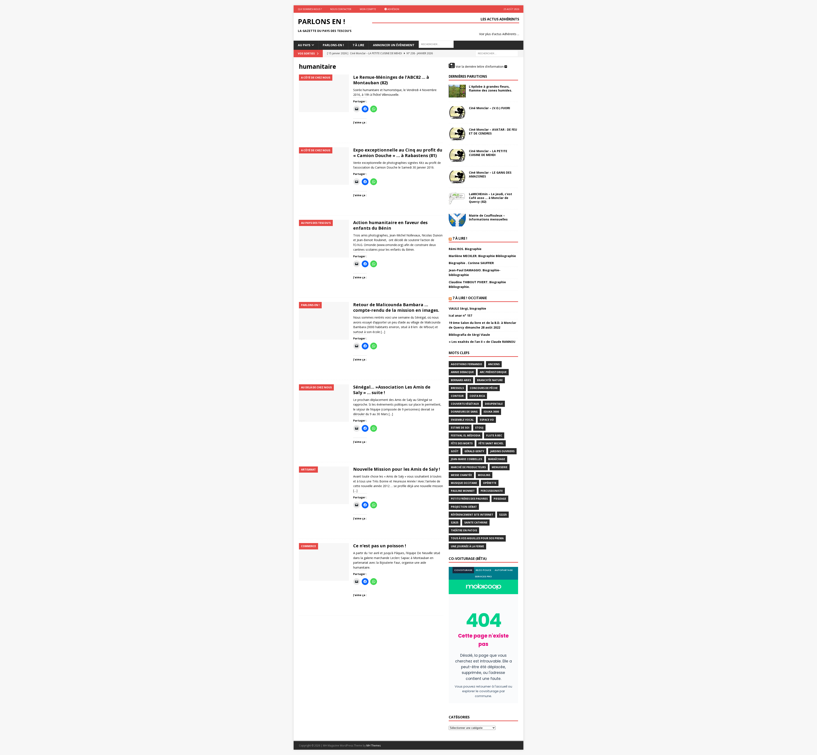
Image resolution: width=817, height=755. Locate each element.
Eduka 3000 (491, 411)
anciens (494, 364)
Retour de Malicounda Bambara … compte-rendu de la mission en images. (396, 307)
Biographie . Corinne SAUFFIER (471, 263)
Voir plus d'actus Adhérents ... (499, 34)
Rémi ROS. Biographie (465, 249)
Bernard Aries (461, 380)
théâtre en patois (464, 530)
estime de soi (460, 427)
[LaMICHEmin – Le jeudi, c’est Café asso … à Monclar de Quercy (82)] (457, 198)
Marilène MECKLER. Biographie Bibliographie (482, 256)
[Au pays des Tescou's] (324, 238)
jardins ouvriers (502, 451)
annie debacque (462, 372)
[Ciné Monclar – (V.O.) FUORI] (457, 112)
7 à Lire (358, 45)
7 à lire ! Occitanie (470, 298)
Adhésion (393, 9)
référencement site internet (472, 514)
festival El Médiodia (465, 435)
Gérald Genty (474, 451)
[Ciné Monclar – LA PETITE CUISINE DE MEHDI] (457, 155)
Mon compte (368, 9)
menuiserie (499, 467)
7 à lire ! (460, 238)
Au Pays (304, 45)
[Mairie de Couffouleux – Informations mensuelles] (457, 220)
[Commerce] (324, 562)
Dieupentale (494, 404)
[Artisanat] (324, 485)
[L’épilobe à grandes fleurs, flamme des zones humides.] (457, 91)
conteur (457, 396)
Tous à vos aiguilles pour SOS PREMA (477, 538)
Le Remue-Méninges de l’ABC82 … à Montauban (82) (391, 80)
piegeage (500, 498)
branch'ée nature (490, 380)
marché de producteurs (468, 467)
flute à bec (494, 435)
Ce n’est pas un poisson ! (379, 546)
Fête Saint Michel (491, 443)
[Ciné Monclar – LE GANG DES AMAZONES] (457, 177)
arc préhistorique (493, 372)
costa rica (477, 396)
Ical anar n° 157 (460, 315)
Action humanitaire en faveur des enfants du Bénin (390, 225)
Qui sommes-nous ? (310, 9)
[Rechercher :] (497, 53)
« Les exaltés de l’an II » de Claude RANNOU (482, 342)
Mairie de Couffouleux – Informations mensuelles (488, 217)
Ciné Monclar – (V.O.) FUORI (489, 108)
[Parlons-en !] (324, 321)
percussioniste (492, 491)
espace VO (487, 420)
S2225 (503, 514)
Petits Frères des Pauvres (469, 498)
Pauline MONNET (463, 491)
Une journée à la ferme (467, 546)
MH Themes (373, 745)
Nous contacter (340, 9)
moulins (484, 475)
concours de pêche (484, 388)
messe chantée (461, 475)
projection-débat (464, 507)
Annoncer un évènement (393, 45)
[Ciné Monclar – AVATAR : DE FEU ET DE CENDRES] (457, 134)
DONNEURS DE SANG (464, 411)
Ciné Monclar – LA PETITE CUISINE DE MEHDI (488, 153)
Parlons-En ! (333, 45)
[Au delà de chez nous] (324, 403)
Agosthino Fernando (466, 364)
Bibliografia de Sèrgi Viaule (469, 335)
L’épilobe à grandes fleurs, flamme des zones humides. (490, 88)
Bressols (457, 388)
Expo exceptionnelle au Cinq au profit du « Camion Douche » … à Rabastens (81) (397, 152)
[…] (383, 332)
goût (454, 451)
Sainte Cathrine (475, 522)
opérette (489, 483)
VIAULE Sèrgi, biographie (467, 308)
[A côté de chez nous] (324, 93)
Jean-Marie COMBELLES (466, 459)
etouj (479, 427)
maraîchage (496, 459)
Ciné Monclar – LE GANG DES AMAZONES (490, 174)
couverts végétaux (465, 404)
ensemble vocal (462, 420)
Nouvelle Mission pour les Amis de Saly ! (396, 469)
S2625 (454, 522)
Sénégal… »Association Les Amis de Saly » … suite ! (391, 389)
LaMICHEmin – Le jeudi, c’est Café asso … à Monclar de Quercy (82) (490, 198)
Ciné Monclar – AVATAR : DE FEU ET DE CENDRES (493, 131)
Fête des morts (462, 443)
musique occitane (464, 483)
